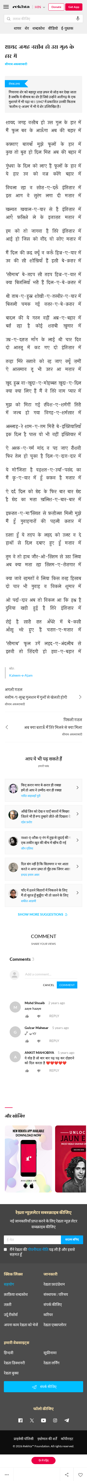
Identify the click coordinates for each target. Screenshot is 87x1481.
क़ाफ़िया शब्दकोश (16, 1294)
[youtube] (43, 1420)
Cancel (48, 985)
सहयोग (9, 1284)
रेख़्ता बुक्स (11, 1373)
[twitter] (32, 1420)
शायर (17, 28)
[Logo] (21, 7)
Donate (56, 7)
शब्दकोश (38, 28)
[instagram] (55, 1420)
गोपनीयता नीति (38, 1249)
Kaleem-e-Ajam (21, 675)
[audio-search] (78, 18)
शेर (27, 28)
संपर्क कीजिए (53, 1304)
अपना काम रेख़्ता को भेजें (21, 1325)
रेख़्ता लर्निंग (51, 1363)
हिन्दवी (8, 1353)
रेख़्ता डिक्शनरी (14, 1363)
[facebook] (20, 1420)
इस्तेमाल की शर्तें (47, 1439)
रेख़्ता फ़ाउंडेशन (54, 1284)
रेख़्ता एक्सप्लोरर (55, 1325)
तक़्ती (7, 1304)
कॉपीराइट (67, 1439)
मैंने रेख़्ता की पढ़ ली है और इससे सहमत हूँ (42, 1251)
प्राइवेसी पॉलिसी (24, 1439)
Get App (73, 7)
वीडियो (53, 28)
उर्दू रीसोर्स (11, 1314)
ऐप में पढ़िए (44, 1460)
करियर (48, 1314)
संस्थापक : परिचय (56, 1294)
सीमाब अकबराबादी (16, 64)
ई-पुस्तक (67, 28)
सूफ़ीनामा (50, 1353)
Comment (67, 985)
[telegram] (67, 1420)
